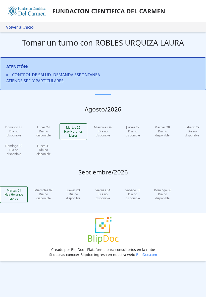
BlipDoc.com (146, 254)
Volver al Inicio (20, 27)
